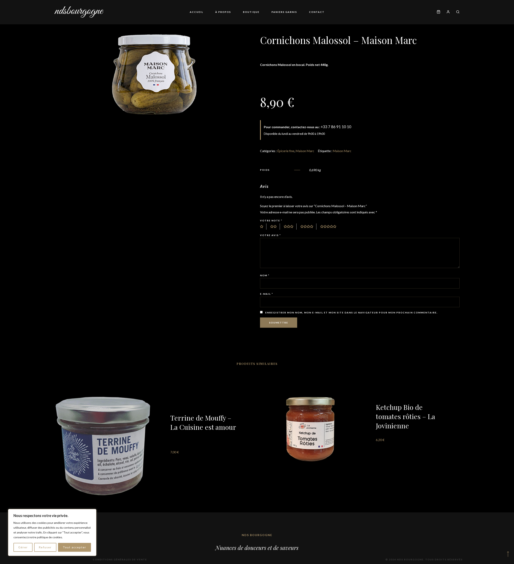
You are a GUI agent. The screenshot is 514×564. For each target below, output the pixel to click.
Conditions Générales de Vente (120, 559)
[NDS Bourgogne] (79, 12)
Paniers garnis (284, 11)
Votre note (271, 220)
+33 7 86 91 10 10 (336, 126)
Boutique (251, 11)
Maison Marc (305, 151)
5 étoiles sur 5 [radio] (330, 226)
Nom (264, 275)
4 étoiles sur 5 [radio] (308, 226)
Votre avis (270, 235)
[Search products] (456, 12)
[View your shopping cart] (438, 12)
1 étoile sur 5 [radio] (263, 226)
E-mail (266, 293)
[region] (52, 532)
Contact (316, 11)
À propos (223, 11)
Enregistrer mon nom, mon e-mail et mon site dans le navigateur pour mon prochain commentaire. (351, 312)
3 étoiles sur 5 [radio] (290, 226)
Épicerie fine (285, 151)
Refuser (45, 547)
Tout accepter (74, 547)
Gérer (23, 547)
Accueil (196, 11)
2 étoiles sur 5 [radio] (275, 226)
